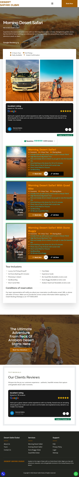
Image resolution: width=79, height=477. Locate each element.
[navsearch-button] (58, 3)
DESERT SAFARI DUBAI (9, 4)
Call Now (56, 174)
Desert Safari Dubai (14, 461)
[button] (52, 3)
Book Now (38, 174)
